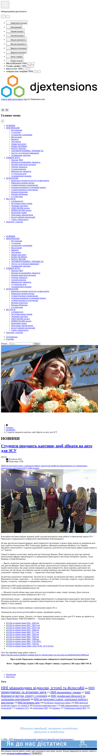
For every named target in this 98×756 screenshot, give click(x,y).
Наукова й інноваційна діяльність (25, 162)
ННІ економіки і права (65, 692)
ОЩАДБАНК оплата (20, 208)
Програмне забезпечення (22, 215)
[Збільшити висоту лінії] (28, 69)
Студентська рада (18, 174)
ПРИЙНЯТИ (36, 754)
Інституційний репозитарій (23, 217)
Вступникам (16, 130)
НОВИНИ (10, 125)
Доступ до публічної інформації (25, 153)
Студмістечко (17, 196)
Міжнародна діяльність (21, 171)
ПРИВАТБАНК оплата (21, 210)
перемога (56, 708)
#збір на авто (33, 468)
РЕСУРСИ (10, 199)
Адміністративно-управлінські (24, 185)
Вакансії (15, 139)
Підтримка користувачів (21, 203)
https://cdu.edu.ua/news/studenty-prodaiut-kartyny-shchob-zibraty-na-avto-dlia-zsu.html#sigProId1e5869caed (45, 655)
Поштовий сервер (19, 213)
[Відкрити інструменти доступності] (5, 4)
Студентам (16, 132)
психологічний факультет (45, 705)
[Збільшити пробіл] (39, 71)
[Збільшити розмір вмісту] (33, 63)
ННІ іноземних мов (29, 702)
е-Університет (17, 201)
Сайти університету (20, 219)
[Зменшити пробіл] (35, 71)
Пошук (36, 344)
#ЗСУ (25, 468)
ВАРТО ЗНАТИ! (18, 148)
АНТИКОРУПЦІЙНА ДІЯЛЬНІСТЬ (27, 151)
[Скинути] (3, 16)
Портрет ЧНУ (17, 160)
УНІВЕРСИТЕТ (13, 158)
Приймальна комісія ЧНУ (75, 708)
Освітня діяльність (19, 167)
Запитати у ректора (14, 222)
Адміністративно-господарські (24, 190)
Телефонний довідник (20, 155)
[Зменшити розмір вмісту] (29, 63)
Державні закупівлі (19, 206)
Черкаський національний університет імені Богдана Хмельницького (43, 739)
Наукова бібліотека (19, 194)
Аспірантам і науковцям (21, 135)
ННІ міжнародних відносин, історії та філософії (42, 687)
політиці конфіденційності (19, 753)
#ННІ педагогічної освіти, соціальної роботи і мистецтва (26, 466)
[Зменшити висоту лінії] (24, 69)
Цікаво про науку (18, 144)
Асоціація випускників (21, 176)
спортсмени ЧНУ (40, 708)
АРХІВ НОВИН (49, 717)
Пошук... (5, 343)
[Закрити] (8, 16)
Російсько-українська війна (57, 702)
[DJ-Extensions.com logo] (49, 97)
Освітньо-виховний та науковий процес (28, 187)
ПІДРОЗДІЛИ (12, 178)
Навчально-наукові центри (22, 183)
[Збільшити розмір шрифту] (32, 66)
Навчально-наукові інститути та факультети (30, 180)
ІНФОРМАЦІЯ (13, 128)
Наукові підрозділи (19, 192)
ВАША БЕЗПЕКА (19, 146)
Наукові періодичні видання (23, 164)
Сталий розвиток (18, 169)
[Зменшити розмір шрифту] (28, 66)
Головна (9, 427)
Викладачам (16, 137)
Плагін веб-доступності (12, 99)
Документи (16, 142)
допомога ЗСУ (22, 708)
